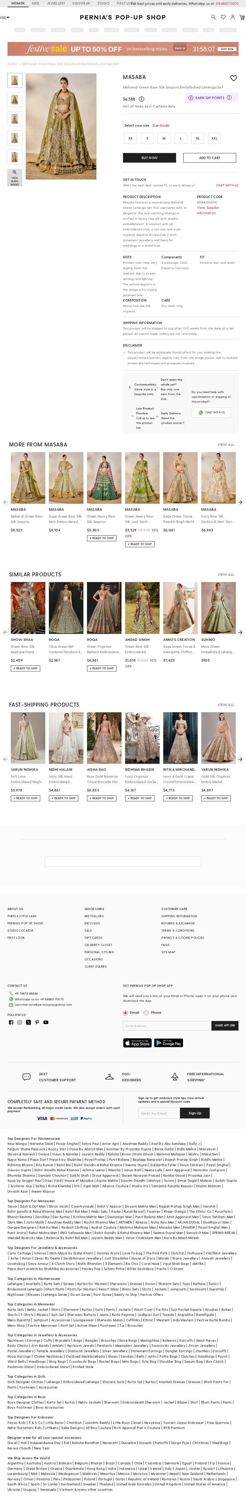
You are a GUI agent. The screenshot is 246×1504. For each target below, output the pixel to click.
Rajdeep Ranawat (147, 1159)
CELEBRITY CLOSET (98, 945)
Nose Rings (128, 1340)
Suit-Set (57, 1314)
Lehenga (53, 1382)
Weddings (220, 1443)
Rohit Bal (64, 1165)
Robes (226, 1309)
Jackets (160, 1289)
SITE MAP (168, 952)
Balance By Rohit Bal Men (67, 1238)
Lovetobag (17, 1263)
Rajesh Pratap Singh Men (179, 1206)
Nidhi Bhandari (90, 1263)
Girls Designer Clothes (26, 1382)
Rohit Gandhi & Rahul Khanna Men (122, 1233)
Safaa (40, 1186)
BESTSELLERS (94, 916)
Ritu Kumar (44, 1165)
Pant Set (67, 1325)
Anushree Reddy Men (64, 1222)
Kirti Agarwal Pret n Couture (137, 1428)
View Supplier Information (208, 210)
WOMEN (18, 3)
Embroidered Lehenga (81, 1382)
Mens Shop (16, 1325)
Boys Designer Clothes (26, 1402)
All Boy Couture (98, 1428)
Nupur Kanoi (17, 1159)
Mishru (193, 1154)
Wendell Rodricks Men (25, 1238)
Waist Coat (143, 1309)
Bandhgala (205, 1314)
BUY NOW (150, 158)
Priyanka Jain (199, 1175)
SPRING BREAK (224, 1233)
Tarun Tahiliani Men (217, 1217)
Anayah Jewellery (215, 1258)
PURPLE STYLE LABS (22, 916)
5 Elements (114, 1263)
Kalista (113, 1154)
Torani (169, 1180)
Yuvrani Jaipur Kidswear (183, 1422)
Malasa (206, 1180)
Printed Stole (83, 1367)
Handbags (206, 1356)
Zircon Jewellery (201, 1345)
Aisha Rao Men (163, 1222)
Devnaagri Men (119, 1217)
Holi (24, 1443)
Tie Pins (162, 1309)
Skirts (146, 1289)
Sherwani (71, 1309)
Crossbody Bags (82, 1361)
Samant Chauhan (52, 1175)
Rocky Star (57, 1149)
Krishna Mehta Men (88, 1217)
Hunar (27, 1258)
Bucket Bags (109, 1361)
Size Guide (160, 125)
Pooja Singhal (67, 1143)
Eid (66, 1443)
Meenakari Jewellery (132, 1345)
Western (163, 1320)
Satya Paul (90, 1143)
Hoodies (211, 1309)
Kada (100, 1356)
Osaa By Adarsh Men (86, 1149)
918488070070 (227, 3)
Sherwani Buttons (81, 1314)
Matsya (154, 1180)
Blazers (42, 1314)
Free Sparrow (218, 1422)
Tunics (214, 1284)
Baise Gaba (164, 1149)
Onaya (43, 1154)
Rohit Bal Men (76, 1211)
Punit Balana (119, 1159)
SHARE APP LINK (225, 1025)
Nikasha (114, 1170)
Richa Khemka (59, 1186)
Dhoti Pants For (216, 1382)
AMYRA (198, 1263)
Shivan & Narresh (21, 1154)
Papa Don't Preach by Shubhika (56, 1159)
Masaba (134, 77)
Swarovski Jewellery (168, 1345)
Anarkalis (33, 1284)
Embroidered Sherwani (141, 1402)
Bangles (91, 1340)
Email (134, 1012)
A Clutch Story (63, 1263)
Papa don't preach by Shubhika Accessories (43, 1269)
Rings (78, 1340)
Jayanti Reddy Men (106, 1238)
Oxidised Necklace (81, 1356)
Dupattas (216, 1289)
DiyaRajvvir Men (216, 1222)
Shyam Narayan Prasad (141, 1175)
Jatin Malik (35, 1222)
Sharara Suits (113, 1382)
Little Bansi (55, 1422)
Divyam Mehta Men (140, 1206)
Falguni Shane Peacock (26, 1149)
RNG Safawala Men (76, 1233)
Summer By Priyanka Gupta (129, 1149)
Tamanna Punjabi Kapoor (172, 1186)
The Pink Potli (157, 1253)
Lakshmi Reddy (97, 1422)
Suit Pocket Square (186, 1309)
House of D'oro (143, 1258)
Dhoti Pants (55, 1289)
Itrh (77, 1186)
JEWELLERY (56, 3)
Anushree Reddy (135, 1143)
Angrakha (185, 1314)
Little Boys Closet (127, 1422)
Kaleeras (169, 1340)
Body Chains (18, 1345)
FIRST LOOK (126, 3)
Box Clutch (215, 1361)
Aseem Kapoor (43, 1191)
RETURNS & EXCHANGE (178, 923)
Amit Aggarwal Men (182, 1217)
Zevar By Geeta (47, 1258)
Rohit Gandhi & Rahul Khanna (98, 1165)
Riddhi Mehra (212, 1159)
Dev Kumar (61, 1217)
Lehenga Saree (55, 1294)
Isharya (40, 1253)
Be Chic (132, 1263)
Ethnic (148, 1320)
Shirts (55, 1309)
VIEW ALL (226, 444)
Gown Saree (80, 1294)
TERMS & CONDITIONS (177, 930)
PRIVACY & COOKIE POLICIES (182, 937)
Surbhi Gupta (226, 1180)
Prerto (161, 1269)
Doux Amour (38, 1263)
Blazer (182, 1402)
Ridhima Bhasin (20, 1165)
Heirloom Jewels (80, 1345)
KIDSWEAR (81, 3)
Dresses (136, 1284)
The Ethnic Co (200, 1211)
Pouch (223, 1356)
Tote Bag (149, 1361)
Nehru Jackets (89, 1402)
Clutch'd (177, 1253)
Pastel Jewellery (21, 1351)
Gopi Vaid (53, 1180)
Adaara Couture (115, 1186)
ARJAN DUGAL (189, 1222)
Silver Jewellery (115, 1351)
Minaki (163, 1258)
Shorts (13, 1314)
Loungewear (84, 1320)
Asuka (116, 1211)
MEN (36, 3)
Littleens (51, 1428)
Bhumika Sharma (21, 1175)
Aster (14, 1258)
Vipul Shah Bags (176, 1263)
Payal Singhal (217, 1165)
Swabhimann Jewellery (82, 1258)
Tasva (12, 1206)
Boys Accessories (50, 1407)
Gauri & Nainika (65, 1154)
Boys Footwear (20, 1407)
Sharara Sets (168, 1284)
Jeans (104, 1314)
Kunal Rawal (134, 1211)
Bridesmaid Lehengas (25, 1289)
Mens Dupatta (19, 1320)
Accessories (60, 1320)
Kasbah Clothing (75, 1227)
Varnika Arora (108, 1253)
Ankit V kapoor (109, 1206)
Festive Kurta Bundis (213, 1320)
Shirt (194, 1402)
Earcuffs (186, 1340)
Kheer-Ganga (175, 1211)
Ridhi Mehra (186, 1149)
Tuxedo (168, 1314)
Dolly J (194, 1143)
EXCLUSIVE (92, 923)
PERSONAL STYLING (99, 952)
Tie (121, 1325)
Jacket (169, 1402)
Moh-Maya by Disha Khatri (72, 1253)
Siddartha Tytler (163, 1165)
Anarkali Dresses (172, 1382)
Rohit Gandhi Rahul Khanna (56, 1170)
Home (12, 64)
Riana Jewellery (185, 1258)
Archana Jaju (21, 1186)
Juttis (152, 1356)
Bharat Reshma (20, 1217)
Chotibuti (74, 1422)
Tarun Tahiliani (191, 1165)
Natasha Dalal (41, 1143)
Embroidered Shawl (53, 1367)
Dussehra (129, 1443)
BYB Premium (174, 1428)
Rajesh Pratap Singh (181, 1159)
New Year (42, 1448)
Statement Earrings (146, 1351)
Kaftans (199, 1284)
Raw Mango (17, 1143)
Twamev (153, 1211)
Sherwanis (118, 1284)
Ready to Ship (125, 1294)
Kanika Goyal (174, 1175)
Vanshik (209, 1206)
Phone (156, 1012)
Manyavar (207, 1149)
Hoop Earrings (19, 1356)
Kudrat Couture (104, 1227)
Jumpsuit (40, 1320)
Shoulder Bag (170, 1361)
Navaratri (110, 1443)
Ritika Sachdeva (140, 1269)
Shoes (113, 1356)
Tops (186, 1284)
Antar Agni (110, 1143)
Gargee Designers (22, 1227)
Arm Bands (40, 1345)
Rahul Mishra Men (43, 1233)
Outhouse (194, 1253)
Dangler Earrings (178, 1351)
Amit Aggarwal (178, 1170)
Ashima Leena (93, 1170)
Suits (99, 1309)
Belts (140, 1356)
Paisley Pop (91, 1269)
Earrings (33, 1340)
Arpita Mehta (107, 1180)
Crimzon (177, 1269)
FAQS (165, 945)
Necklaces (16, 1340)
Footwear (108, 1325)
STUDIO (104, 3)
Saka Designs (72, 1428)
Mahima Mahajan (171, 1154)
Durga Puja (180, 1443)
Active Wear (87, 1325)
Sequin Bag (193, 1361)
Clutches (188, 1356)
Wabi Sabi (99, 1211)
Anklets (58, 1345)
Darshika (42, 1217)
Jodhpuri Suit (148, 1314)
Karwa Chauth (19, 1448)
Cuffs (48, 1340)
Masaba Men (169, 1227)
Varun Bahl (133, 1170)
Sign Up (195, 1113)
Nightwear (16, 1294)
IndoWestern (183, 1320)
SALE (88, 930)
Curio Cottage (19, 1253)
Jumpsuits (178, 1289)
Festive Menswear (42, 1325)
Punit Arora (17, 1233)
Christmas (200, 1443)
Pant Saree (102, 1294)
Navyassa (152, 1422)
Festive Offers (151, 1294)
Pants (110, 1309)
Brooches (135, 1325)
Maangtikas (150, 1340)
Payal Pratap (95, 1159)
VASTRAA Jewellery (221, 1253)
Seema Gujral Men (168, 1233)
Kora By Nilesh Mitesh (181, 1238)
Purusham (223, 1211)
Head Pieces (206, 1340)
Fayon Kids (17, 1422)
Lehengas (15, 1284)
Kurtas (87, 1309)
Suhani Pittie (114, 1269)
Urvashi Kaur (18, 1191)
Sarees (68, 1284)
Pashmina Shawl (21, 1367)
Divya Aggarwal (105, 1175)
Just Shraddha (116, 1258)
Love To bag (132, 1253)
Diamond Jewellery (83, 1351)
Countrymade (82, 1206)
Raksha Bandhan (86, 1443)
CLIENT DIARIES (96, 966)
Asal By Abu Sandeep (168, 1143)
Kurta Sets (52, 1284)
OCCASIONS (94, 959)
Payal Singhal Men (213, 1227)
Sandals (127, 1356)
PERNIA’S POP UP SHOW (26, 923)
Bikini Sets (130, 1289)
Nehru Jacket (37, 1309)
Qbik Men (15, 1222)
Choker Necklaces (48, 1356)
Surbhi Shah (79, 1175)
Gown (150, 1284)
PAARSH (189, 1227)
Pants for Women (82, 1289)
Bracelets (62, 1340)
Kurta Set (135, 1382)
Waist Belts (17, 1361)
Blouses (34, 1294)
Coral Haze (150, 1263)
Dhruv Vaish (58, 1206)
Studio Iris (140, 1186)
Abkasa (141, 1222)
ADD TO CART (209, 158)
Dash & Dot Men (33, 1206)
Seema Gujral (136, 1165)
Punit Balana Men (149, 1217)
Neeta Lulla (153, 1170)
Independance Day (45, 1443)
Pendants (104, 1345)
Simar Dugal (187, 1180)
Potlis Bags (169, 1356)
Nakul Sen (210, 1154)
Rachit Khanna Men (100, 1222)
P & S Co (36, 1422)
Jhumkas (202, 1351)
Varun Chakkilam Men (143, 1238)
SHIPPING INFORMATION (179, 916)
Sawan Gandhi (133, 1180)
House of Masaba (78, 1180)
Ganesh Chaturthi (153, 1443)
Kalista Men (49, 1227)
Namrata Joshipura (209, 1170)
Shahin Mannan (208, 1186)
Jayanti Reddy (93, 1154)
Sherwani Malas (110, 1320)
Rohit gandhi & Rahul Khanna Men (35, 1211)
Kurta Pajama (123, 1314)
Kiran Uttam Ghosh (138, 1154)
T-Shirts (27, 1314)
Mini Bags (130, 1361)
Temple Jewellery (50, 1351)
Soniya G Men (197, 1233)
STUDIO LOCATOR (21, 930)
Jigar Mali (91, 1186)
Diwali (13, 1443)
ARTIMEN (125, 1222)
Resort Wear (109, 1289)
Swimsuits (198, 1289)
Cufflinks (133, 1320)
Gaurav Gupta (20, 1170)
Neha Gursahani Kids (25, 1428)
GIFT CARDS (94, 937)
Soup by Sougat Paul (25, 1180)
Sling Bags (57, 1361)
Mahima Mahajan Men (138, 1227)
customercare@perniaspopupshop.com (43, 1004)
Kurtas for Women (92, 1284)
